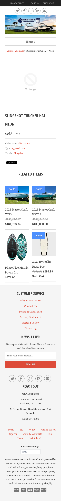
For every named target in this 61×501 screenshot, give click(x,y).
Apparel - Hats (18, 148)
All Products (24, 143)
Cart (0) (35, 3)
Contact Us (30, 306)
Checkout (48, 3)
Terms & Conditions (30, 311)
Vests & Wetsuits (32, 434)
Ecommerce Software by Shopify (35, 483)
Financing (31, 328)
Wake (32, 429)
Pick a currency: (30, 446)
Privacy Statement (30, 317)
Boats (11, 429)
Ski (21, 429)
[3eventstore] (30, 25)
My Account (17, 3)
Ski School (35, 438)
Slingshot (18, 153)
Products (19, 51)
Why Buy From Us (30, 300)
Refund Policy (30, 322)
